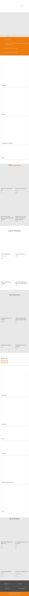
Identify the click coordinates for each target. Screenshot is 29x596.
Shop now (4, 361)
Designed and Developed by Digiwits (14, 594)
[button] (17, 36)
